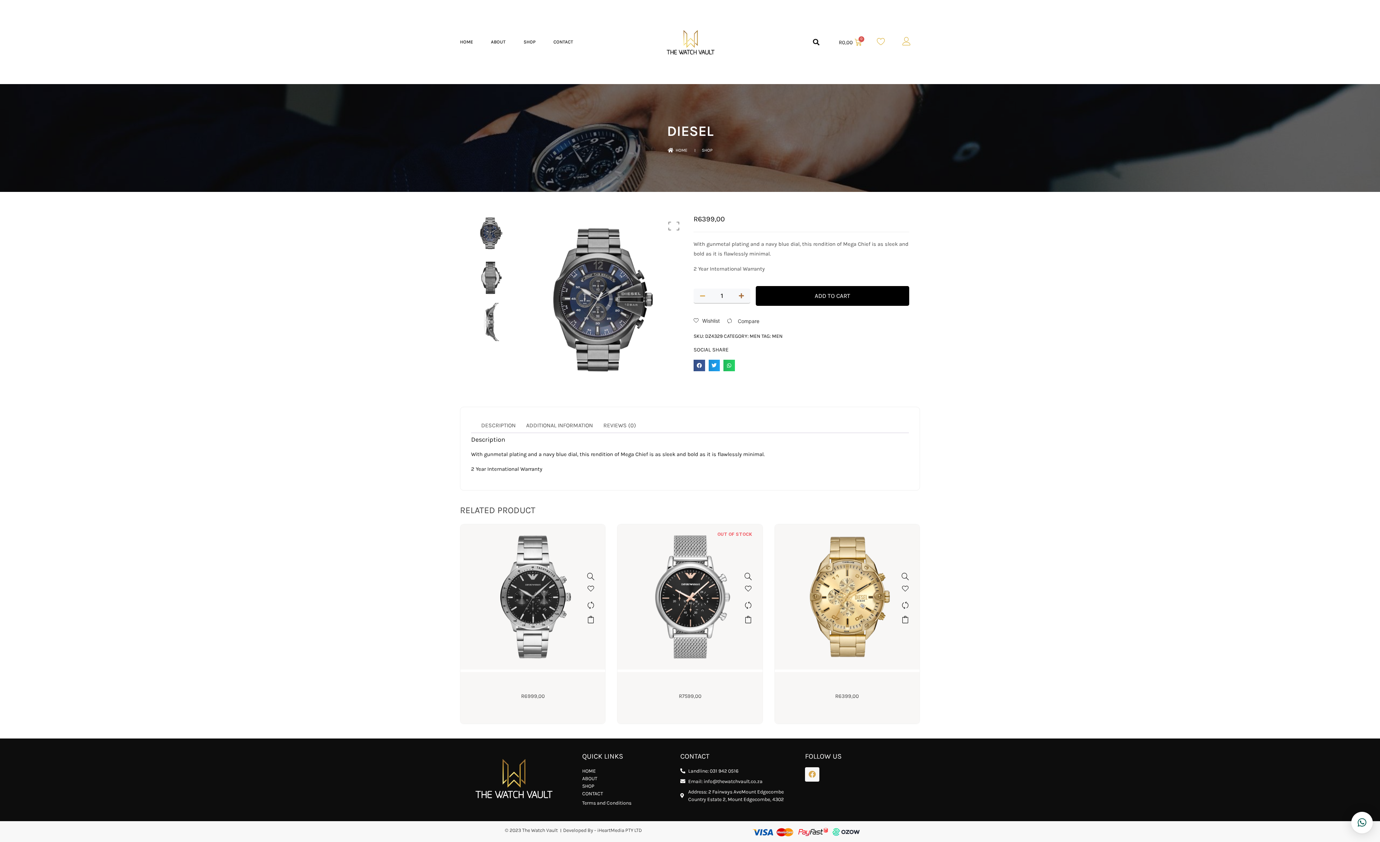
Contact (563, 42)
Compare (748, 321)
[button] (816, 42)
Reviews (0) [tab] (619, 425)
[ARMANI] (590, 576)
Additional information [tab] (559, 425)
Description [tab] (498, 425)
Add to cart (832, 295)
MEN (755, 336)
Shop (529, 42)
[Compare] (590, 605)
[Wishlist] (590, 590)
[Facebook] (812, 774)
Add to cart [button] (590, 619)
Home (466, 42)
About (498, 42)
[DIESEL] (905, 576)
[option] (490, 233)
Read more (748, 619)
